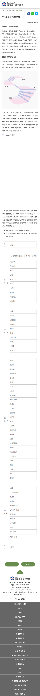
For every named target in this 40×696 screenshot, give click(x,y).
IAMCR (20, 672)
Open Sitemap (20, 572)
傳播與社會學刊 (20, 685)
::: (2, 14)
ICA (20, 668)
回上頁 (12, 564)
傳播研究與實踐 (20, 689)
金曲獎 (20, 629)
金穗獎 (20, 612)
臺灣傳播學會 (20, 651)
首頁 (6, 10)
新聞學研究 (20, 676)
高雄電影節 (20, 638)
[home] (12, 4)
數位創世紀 (20, 664)
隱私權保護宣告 (20, 604)
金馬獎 (20, 621)
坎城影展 (20, 646)
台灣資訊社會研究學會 (20, 655)
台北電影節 (20, 634)
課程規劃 (12, 10)
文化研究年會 (20, 659)
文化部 (20, 608)
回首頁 (28, 564)
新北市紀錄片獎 (20, 642)
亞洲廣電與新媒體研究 (20, 681)
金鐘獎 (20, 625)
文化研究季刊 (20, 694)
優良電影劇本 (20, 617)
